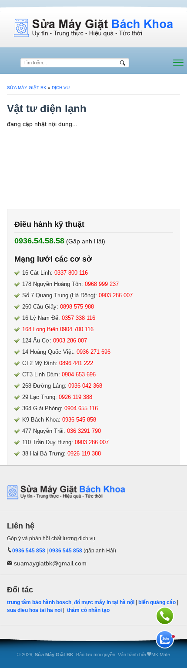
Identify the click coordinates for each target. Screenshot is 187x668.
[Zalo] (165, 639)
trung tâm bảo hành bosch (39, 602)
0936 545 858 (28, 551)
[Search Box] (123, 63)
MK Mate (160, 654)
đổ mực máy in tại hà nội (104, 602)
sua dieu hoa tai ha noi (34, 610)
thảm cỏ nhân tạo (88, 610)
